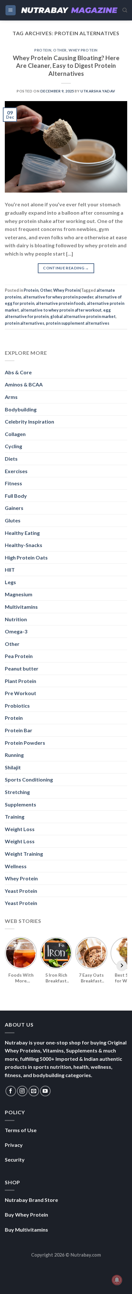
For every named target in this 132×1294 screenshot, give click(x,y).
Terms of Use (21, 1130)
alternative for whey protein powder (58, 296)
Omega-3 (16, 631)
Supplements (20, 804)
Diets (11, 459)
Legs (10, 582)
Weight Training (24, 854)
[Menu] (10, 10)
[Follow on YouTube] (45, 1091)
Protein (42, 50)
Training (14, 817)
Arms (11, 397)
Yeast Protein (21, 891)
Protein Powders (25, 743)
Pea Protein (19, 656)
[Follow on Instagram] (22, 1091)
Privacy (14, 1145)
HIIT (10, 570)
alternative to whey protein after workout (61, 310)
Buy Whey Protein (26, 1214)
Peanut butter (21, 668)
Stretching (17, 792)
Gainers (14, 508)
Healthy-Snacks (23, 545)
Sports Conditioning (29, 779)
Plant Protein (20, 681)
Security (15, 1159)
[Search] (124, 10)
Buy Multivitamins (26, 1230)
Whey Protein (83, 50)
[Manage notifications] (117, 1280)
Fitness (13, 483)
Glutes (13, 520)
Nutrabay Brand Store (31, 1200)
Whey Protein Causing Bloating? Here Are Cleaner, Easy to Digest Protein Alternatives (66, 65)
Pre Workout (20, 693)
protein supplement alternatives (77, 323)
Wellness (16, 866)
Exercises (16, 471)
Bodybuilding (21, 409)
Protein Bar (18, 730)
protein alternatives (24, 323)
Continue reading (66, 268)
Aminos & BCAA (24, 384)
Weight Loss (20, 829)
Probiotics (17, 706)
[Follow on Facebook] (10, 1091)
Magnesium (18, 594)
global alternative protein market (83, 316)
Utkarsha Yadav (97, 91)
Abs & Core (18, 372)
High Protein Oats (26, 557)
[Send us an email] (34, 1091)
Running (14, 755)
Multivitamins (21, 607)
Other (60, 50)
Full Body (16, 496)
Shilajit (13, 767)
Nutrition (16, 619)
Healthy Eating (22, 533)
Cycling (13, 446)
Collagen (15, 434)
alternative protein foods (60, 303)
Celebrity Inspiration (29, 421)
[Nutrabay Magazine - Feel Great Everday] (69, 10)
